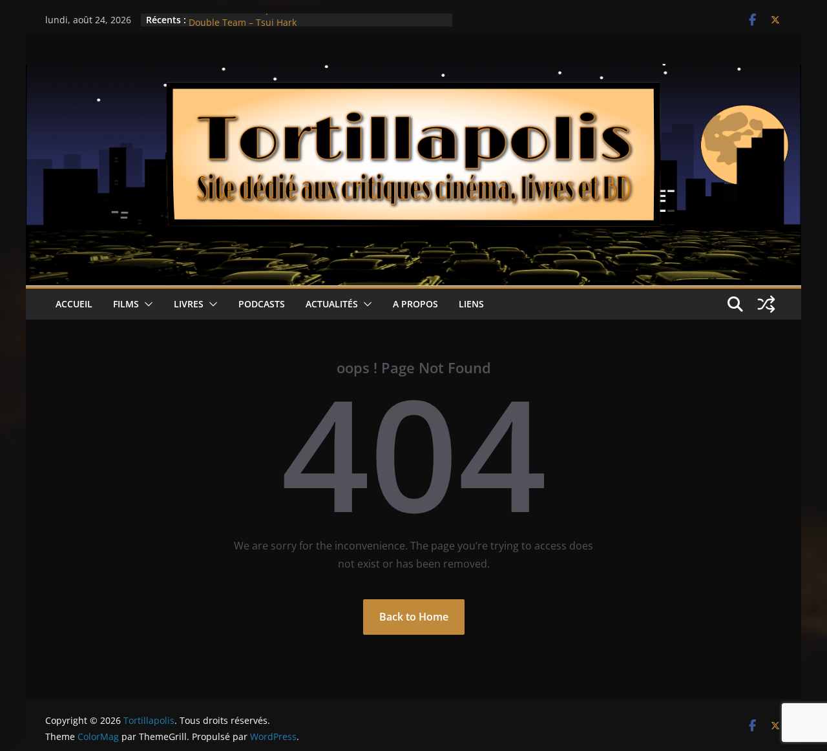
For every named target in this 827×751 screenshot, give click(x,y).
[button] (146, 304)
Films (126, 304)
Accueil (74, 304)
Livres (189, 304)
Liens (471, 304)
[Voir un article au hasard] (766, 304)
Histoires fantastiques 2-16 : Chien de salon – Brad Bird (308, 18)
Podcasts (261, 304)
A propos (415, 304)
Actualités (332, 304)
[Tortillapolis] (413, 73)
